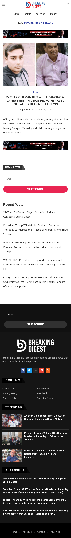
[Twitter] (29, 370)
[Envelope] (41, 370)
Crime (27, 14)
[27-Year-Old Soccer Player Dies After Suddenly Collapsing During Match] (12, 420)
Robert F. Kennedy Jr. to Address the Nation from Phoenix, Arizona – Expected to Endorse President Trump (32, 247)
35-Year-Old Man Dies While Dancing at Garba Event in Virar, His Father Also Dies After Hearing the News (35, 100)
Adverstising (43, 388)
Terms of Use (9, 398)
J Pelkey (26, 109)
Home (14, 531)
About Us (27, 531)
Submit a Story (45, 398)
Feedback (42, 393)
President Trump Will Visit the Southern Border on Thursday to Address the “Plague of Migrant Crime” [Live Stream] (35, 229)
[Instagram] (35, 370)
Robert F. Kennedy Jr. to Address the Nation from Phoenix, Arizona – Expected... (44, 453)
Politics (40, 14)
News (16, 14)
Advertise (55, 531)
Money (53, 14)
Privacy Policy (9, 393)
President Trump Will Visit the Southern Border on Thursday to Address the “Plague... (45, 436)
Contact (41, 531)
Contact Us (8, 388)
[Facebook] (23, 370)
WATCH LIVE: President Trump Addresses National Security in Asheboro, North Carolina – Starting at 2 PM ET (34, 264)
